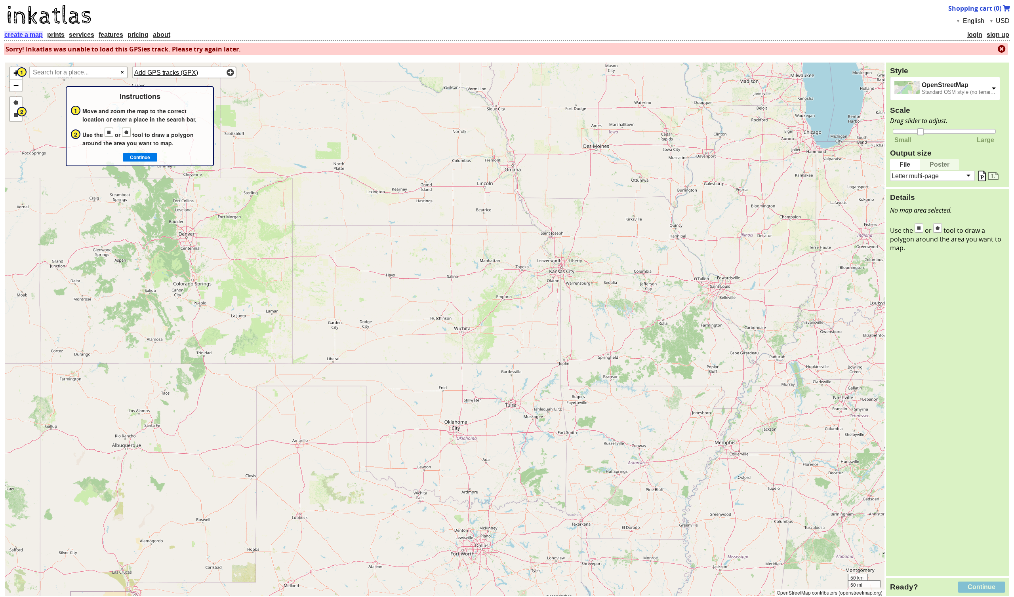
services (81, 34)
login (974, 34)
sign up (998, 34)
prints (56, 34)
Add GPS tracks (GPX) (166, 72)
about (161, 34)
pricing (138, 34)
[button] (16, 73)
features (111, 34)
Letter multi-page (915, 175)
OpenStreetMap (945, 85)
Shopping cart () (975, 8)
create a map (23, 34)
